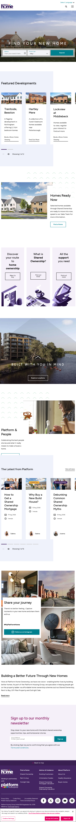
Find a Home (58, 224)
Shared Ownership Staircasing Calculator (47, 788)
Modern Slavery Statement (8, 800)
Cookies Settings (8, 818)
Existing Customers (46, 774)
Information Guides (46, 778)
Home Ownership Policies (27, 800)
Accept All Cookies (52, 818)
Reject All (67, 818)
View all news (70, 469)
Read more (5, 695)
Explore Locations (38, 378)
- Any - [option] (31, 54)
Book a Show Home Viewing (11, 138)
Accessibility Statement (31, 798)
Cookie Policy (17, 798)
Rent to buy (24, 778)
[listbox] (38, 53)
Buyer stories (63, 782)
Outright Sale (25, 782)
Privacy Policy (5, 798)
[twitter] (50, 800)
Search (62, 53)
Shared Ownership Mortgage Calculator (46, 782)
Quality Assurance (64, 778)
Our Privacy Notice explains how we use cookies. (44, 813)
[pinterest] (72, 800)
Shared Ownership (26, 774)
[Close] (73, 811)
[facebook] (43, 800)
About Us (61, 774)
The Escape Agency (13, 806)
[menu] (72, 6)
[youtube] (65, 800)
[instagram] (58, 800)
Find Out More (34, 140)
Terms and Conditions (19, 748)
